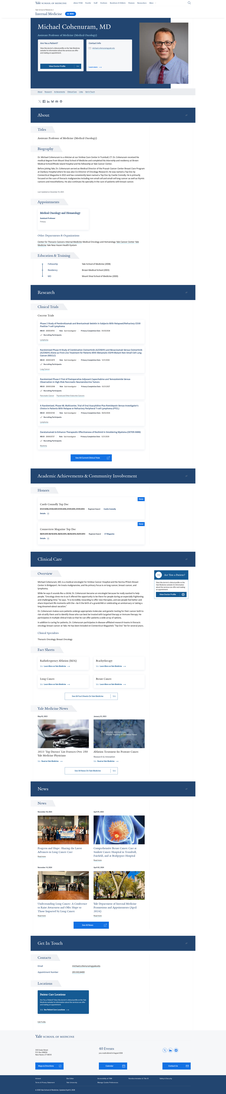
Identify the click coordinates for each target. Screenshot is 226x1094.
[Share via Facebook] (44, 101)
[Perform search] (189, 3)
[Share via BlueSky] (52, 101)
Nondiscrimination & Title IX (139, 1079)
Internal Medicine (48, 14)
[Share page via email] (56, 101)
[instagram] (176, 1050)
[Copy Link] (186, 115)
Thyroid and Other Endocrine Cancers (70, 396)
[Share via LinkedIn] (48, 101)
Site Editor (70, 1079)
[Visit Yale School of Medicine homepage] (54, 1037)
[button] (163, 53)
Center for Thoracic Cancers (51, 242)
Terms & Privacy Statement (45, 1083)
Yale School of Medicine (44, 10)
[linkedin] (170, 1050)
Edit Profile (42, 1022)
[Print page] (61, 101)
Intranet (38, 1079)
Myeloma (43, 446)
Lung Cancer (45, 369)
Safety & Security (166, 1079)
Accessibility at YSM (104, 1079)
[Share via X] (39, 101)
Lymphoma (44, 340)
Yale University (71, 1083)
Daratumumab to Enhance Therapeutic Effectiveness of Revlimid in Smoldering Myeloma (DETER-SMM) (90, 432)
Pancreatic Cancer (47, 396)
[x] (164, 1050)
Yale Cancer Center (125, 242)
